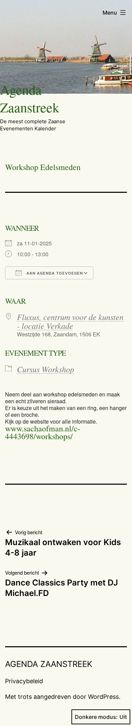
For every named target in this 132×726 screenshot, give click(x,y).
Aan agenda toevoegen (54, 273)
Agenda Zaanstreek (29, 98)
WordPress (103, 696)
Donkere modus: (96, 716)
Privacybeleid (24, 681)
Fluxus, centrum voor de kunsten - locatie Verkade (70, 321)
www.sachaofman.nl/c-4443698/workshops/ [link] (42, 432)
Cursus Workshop (45, 369)
